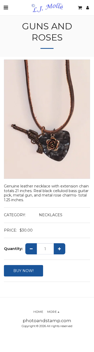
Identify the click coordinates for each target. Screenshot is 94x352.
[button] (5, 7)
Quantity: (13, 249)
